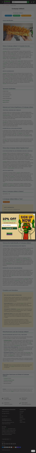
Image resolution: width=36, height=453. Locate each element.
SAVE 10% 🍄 (9, 228)
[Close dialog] (34, 214)
